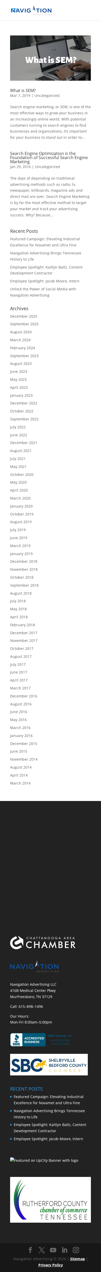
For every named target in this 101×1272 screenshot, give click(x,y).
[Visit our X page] (42, 1250)
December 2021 (23, 442)
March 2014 (20, 783)
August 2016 (21, 704)
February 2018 (22, 624)
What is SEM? (23, 90)
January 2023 (21, 395)
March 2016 (20, 727)
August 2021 (21, 450)
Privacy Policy (50, 1264)
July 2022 (18, 427)
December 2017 (23, 632)
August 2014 (21, 767)
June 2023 (18, 371)
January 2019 (21, 553)
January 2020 (21, 506)
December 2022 (23, 403)
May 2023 (18, 379)
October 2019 (21, 514)
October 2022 (21, 411)
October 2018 (21, 577)
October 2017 (21, 648)
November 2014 (24, 759)
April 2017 (19, 680)
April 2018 (19, 616)
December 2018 (23, 561)
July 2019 (18, 529)
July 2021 (18, 458)
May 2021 (18, 466)
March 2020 (20, 498)
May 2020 (18, 482)
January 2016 (21, 735)
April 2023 (19, 387)
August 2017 (21, 656)
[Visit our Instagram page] (76, 1250)
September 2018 (24, 585)
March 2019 (20, 545)
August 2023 (21, 363)
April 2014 (19, 775)
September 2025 (24, 323)
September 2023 (24, 355)
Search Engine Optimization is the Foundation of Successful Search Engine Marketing (49, 157)
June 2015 (18, 751)
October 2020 (21, 474)
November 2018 (24, 569)
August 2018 (21, 593)
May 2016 (18, 719)
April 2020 (19, 490)
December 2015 (23, 743)
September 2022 (24, 419)
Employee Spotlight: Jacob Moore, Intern (45, 281)
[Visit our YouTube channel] (53, 1250)
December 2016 (23, 696)
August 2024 (21, 331)
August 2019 (21, 521)
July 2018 (18, 600)
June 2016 (18, 711)
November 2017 (24, 640)
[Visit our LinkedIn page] (64, 1250)
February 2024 (22, 347)
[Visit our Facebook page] (30, 1250)
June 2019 (18, 537)
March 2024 (20, 339)
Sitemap (77, 1258)
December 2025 (23, 316)
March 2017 (20, 688)
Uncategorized (47, 95)
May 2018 (18, 608)
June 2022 (18, 434)
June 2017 (18, 672)
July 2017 (18, 664)
